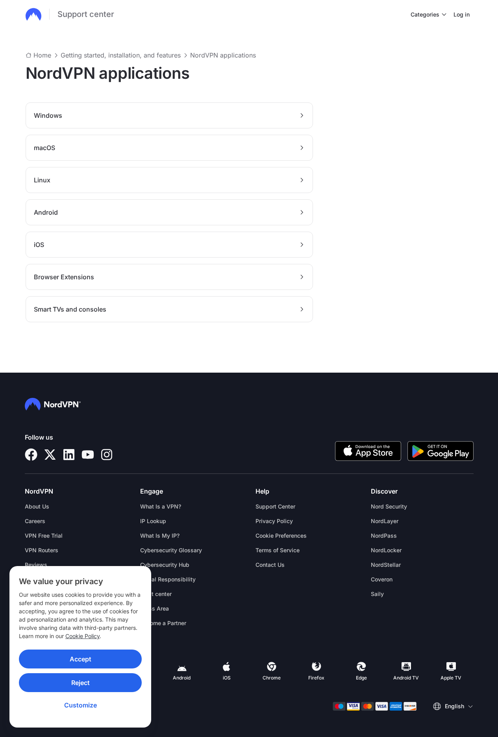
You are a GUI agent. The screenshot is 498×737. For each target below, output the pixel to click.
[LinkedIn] (69, 454)
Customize (80, 705)
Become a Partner (163, 623)
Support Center (275, 506)
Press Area (154, 608)
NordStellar (386, 564)
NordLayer (384, 521)
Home (42, 55)
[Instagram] (106, 454)
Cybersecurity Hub (164, 564)
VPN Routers (41, 550)
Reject (80, 683)
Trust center (156, 593)
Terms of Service (277, 550)
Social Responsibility (168, 579)
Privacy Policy (274, 521)
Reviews (36, 564)
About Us (37, 506)
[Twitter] (50, 454)
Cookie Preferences (281, 535)
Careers (35, 521)
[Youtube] (87, 454)
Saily (377, 593)
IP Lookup (153, 521)
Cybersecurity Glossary (171, 550)
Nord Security (389, 506)
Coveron (381, 579)
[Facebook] (31, 454)
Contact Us (270, 564)
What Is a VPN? (160, 506)
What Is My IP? (160, 535)
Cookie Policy (82, 636)
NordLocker (386, 550)
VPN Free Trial (44, 535)
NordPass (384, 535)
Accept (80, 659)
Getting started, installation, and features (121, 55)
